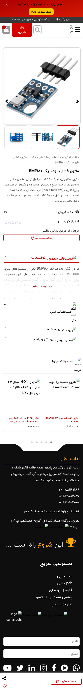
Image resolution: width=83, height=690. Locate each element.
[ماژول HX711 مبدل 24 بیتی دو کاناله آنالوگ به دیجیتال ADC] (21, 397)
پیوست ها (53, 329)
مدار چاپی (64, 576)
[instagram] (43, 668)
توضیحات (38, 257)
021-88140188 (69, 490)
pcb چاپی (64, 583)
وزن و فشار (37, 157)
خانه (77, 157)
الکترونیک (65, 157)
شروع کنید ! (63, 20)
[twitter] (20, 668)
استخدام (16, 20)
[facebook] (54, 668)
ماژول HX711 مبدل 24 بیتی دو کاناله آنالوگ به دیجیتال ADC (24, 420)
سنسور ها (51, 157)
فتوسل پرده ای (60, 590)
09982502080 (69, 502)
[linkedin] (31, 668)
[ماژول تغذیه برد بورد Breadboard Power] (61, 397)
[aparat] (64, 668)
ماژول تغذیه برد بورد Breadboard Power (61, 420)
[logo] (68, 29)
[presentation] (76, 411)
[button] (51, 442)
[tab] (41, 258)
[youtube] (7, 668)
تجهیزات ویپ (61, 604)
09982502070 (69, 496)
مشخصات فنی (61, 311)
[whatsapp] (76, 668)
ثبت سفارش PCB (41, 12)
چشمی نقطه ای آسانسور (53, 597)
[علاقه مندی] (46, 384)
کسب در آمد (50, 19)
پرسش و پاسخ (44, 339)
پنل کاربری (22, 30)
